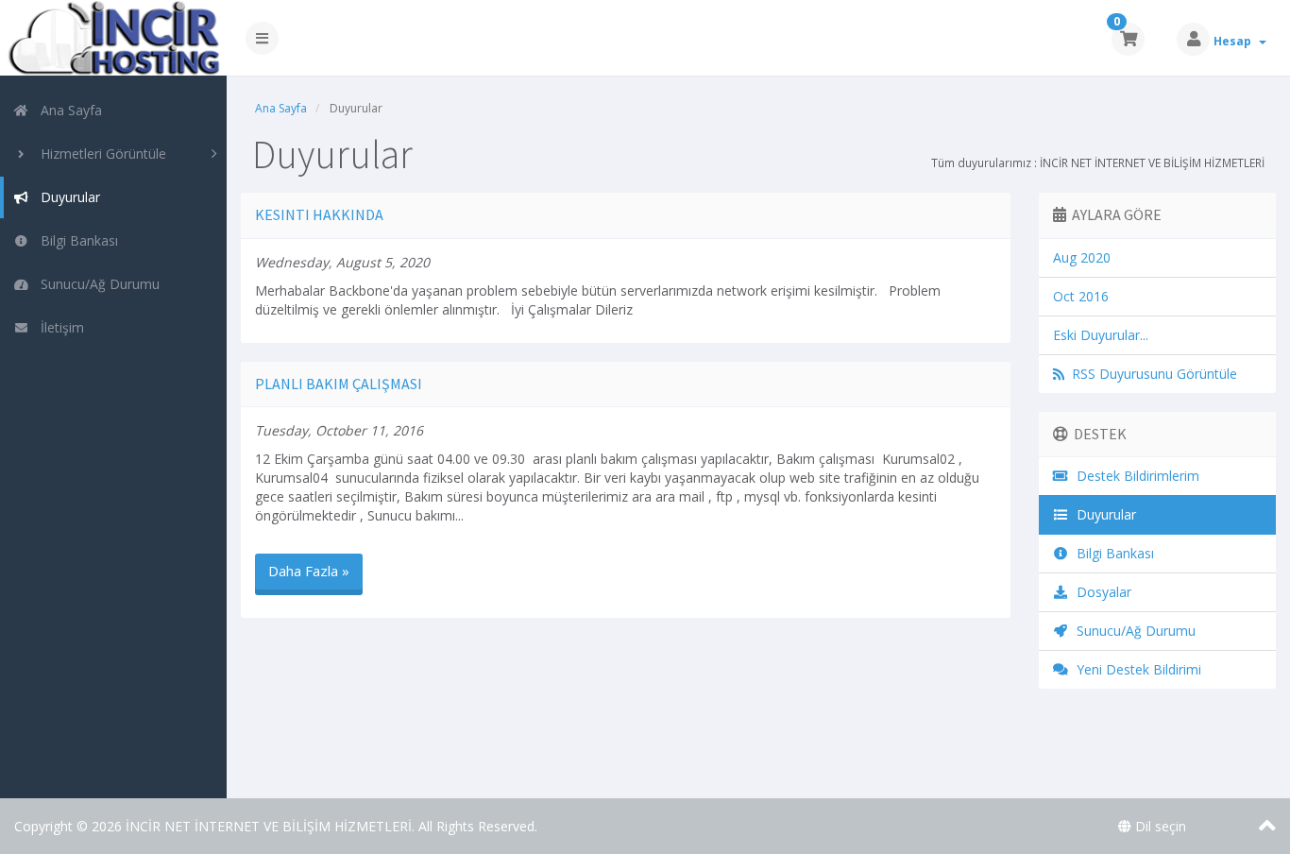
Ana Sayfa (67, 110)
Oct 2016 (1081, 296)
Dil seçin (1158, 826)
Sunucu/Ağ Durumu (96, 284)
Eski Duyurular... (1100, 335)
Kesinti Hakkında (319, 214)
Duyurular (66, 197)
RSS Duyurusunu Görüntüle (1150, 374)
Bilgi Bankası (75, 240)
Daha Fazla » (308, 570)
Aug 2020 (1082, 257)
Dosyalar (1100, 592)
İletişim (58, 327)
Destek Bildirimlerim (1134, 476)
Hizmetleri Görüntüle (99, 153)
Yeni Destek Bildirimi (1135, 669)
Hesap (1235, 41)
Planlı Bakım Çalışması (338, 383)
